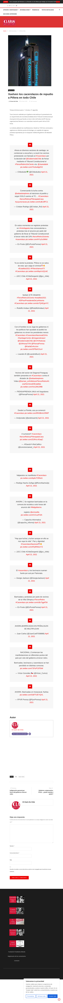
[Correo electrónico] (29, 736)
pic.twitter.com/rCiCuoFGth (31, 517)
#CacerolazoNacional (29, 546)
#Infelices (32, 383)
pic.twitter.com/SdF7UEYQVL (31, 697)
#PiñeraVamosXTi (38, 270)
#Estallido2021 (24, 270)
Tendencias (35, 11)
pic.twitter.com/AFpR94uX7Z (31, 549)
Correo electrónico (14, 855)
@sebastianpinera (22, 195)
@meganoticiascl (38, 340)
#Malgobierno (36, 509)
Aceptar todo (52, 996)
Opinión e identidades (10, 11)
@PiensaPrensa (37, 345)
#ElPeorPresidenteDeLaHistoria (31, 302)
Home (4, 33)
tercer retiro (21, 778)
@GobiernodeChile (33, 161)
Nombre (12, 848)
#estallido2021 (40, 300)
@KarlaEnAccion (31, 348)
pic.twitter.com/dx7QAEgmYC (37, 305)
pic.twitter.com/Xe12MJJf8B (31, 389)
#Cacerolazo (41, 158)
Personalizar (30, 996)
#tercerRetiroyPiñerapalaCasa (31, 201)
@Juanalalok (43, 166)
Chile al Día (22, 33)
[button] (57, 2)
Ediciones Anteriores (10, 16)
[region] (42, 989)
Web (11, 862)
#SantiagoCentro (24, 340)
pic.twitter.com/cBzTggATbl (36, 604)
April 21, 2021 (31, 281)
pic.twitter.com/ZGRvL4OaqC (31, 441)
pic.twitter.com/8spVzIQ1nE (37, 273)
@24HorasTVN (25, 345)
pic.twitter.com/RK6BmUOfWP (37, 415)
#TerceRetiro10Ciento (25, 300)
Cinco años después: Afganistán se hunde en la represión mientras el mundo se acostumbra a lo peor (29, 3)
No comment (34, 103)
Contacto (16, 962)
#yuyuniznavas (21, 204)
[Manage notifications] (59, 999)
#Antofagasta (24, 230)
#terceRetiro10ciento (40, 238)
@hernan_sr (24, 383)
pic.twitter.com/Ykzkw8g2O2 (31, 169)
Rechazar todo (42, 996)
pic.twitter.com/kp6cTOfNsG (31, 480)
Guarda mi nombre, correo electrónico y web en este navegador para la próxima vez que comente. (30, 872)
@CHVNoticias (39, 343)
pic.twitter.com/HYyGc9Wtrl (36, 241)
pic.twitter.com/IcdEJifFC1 (37, 204)
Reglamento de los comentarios (17, 958)
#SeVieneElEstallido (33, 386)
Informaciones (25, 11)
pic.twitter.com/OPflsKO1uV (32, 351)
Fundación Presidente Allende (16, 953)
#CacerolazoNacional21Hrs (37, 337)
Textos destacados (48, 11)
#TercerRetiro (39, 601)
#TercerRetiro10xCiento (24, 166)
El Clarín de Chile (14, 103)
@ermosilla (34, 514)
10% (16, 778)
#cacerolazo (20, 241)
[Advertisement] (31, 757)
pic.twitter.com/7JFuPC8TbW (31, 670)
